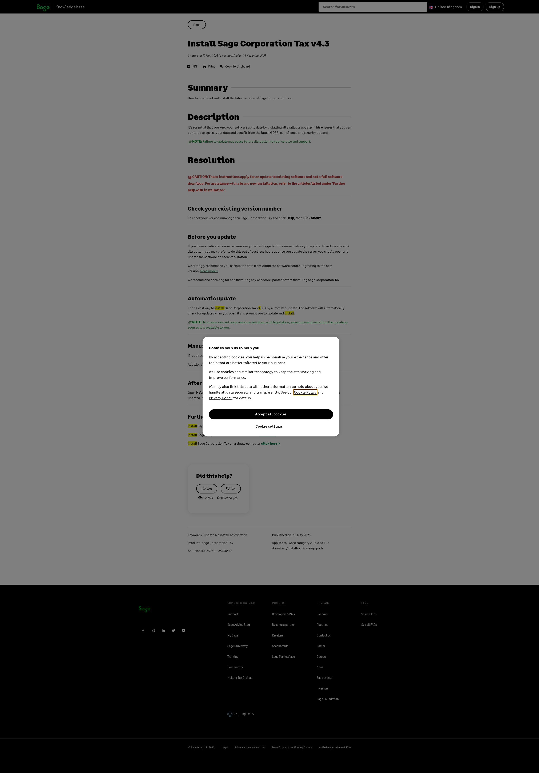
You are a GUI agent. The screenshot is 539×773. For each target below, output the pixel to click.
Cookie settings (269, 426)
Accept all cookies (271, 414)
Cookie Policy (305, 392)
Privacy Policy (220, 397)
